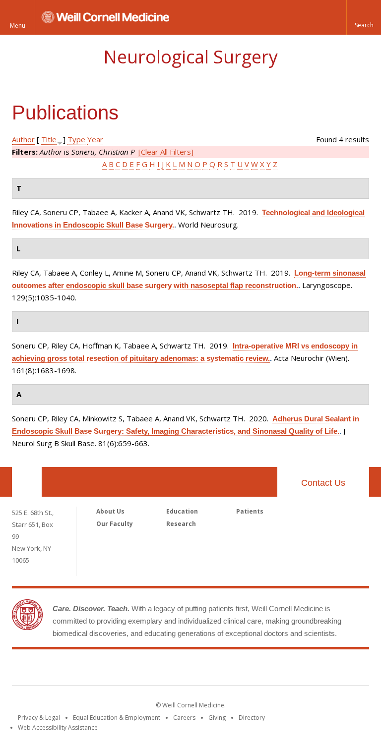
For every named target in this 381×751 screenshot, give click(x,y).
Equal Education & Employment (116, 717)
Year (95, 139)
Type (76, 139)
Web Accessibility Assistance (58, 727)
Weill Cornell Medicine (190, 669)
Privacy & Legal (39, 717)
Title (49, 139)
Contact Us (323, 483)
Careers (184, 717)
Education (182, 511)
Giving (217, 717)
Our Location (27, 482)
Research (181, 524)
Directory (252, 717)
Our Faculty (114, 524)
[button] (363, 17)
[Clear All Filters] (165, 152)
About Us (110, 511)
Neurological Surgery (190, 57)
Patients (249, 511)
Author (23, 139)
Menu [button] (17, 25)
